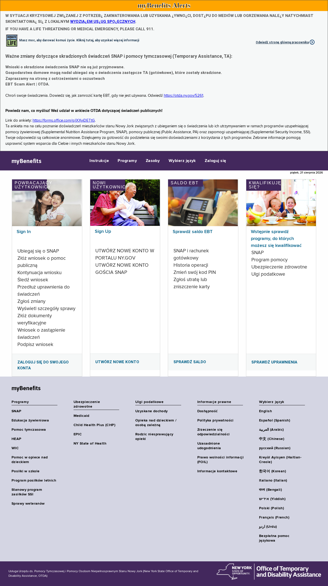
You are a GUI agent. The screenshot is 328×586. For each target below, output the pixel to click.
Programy (127, 161)
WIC (15, 448)
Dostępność (207, 411)
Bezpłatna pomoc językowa (274, 538)
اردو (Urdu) (268, 527)
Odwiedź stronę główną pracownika (282, 42)
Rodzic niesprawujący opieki (154, 437)
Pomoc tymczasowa (29, 429)
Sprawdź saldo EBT (192, 231)
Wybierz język (182, 161)
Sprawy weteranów (28, 503)
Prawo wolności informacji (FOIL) (220, 460)
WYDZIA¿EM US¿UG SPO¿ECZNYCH (102, 21)
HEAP (17, 439)
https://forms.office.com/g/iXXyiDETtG (64, 120)
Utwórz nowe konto (117, 362)
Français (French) (274, 517)
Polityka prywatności (215, 420)
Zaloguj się (215, 161)
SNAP (17, 411)
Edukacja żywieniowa (30, 420)
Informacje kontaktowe (217, 471)
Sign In (24, 231)
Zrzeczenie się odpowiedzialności (213, 432)
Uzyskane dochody (151, 411)
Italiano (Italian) (273, 480)
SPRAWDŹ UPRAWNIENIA (274, 362)
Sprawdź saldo (189, 362)
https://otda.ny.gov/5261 (183, 96)
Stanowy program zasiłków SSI (27, 492)
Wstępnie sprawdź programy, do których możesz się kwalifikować (276, 238)
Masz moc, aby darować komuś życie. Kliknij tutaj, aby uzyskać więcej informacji (79, 40)
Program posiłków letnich (34, 480)
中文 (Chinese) (271, 439)
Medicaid (81, 416)
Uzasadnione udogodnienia (209, 446)
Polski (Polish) (271, 508)
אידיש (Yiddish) (272, 499)
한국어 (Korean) (272, 471)
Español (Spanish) (274, 420)
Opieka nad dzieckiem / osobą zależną (156, 423)
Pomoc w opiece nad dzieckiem (30, 460)
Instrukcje (99, 161)
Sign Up (103, 231)
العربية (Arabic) (271, 429)
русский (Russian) (274, 448)
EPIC (78, 434)
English (265, 411)
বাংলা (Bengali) (270, 490)
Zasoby (153, 161)
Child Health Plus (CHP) (95, 425)
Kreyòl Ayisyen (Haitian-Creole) (280, 460)
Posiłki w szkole (26, 471)
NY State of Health (90, 443)
